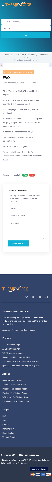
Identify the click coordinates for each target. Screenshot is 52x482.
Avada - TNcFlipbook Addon (14, 385)
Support (5, 420)
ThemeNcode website (29, 156)
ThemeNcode (29, 455)
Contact (5, 424)
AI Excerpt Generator (11, 349)
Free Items (24, 330)
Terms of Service (17, 463)
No (32, 175)
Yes (25, 175)
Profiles (15, 330)
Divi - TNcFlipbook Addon (13, 380)
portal (5, 159)
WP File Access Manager (12, 353)
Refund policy (8, 433)
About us (6, 330)
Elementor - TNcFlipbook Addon (15, 401)
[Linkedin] (33, 297)
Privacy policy (8, 429)
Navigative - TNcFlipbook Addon (16, 357)
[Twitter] (27, 297)
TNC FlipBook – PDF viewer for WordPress (20, 361)
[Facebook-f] (20, 297)
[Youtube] (40, 297)
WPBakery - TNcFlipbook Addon (16, 397)
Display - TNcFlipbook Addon (14, 389)
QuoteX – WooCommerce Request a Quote (20, 366)
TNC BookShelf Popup (12, 345)
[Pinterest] (47, 297)
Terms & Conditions (10, 437)
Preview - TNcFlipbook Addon (14, 393)
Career (32, 330)
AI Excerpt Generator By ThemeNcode (18, 72)
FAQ (4, 416)
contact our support (11, 126)
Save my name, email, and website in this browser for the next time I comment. (25, 197)
